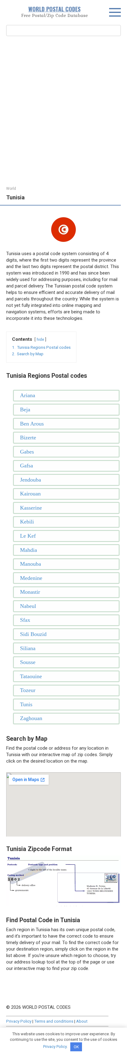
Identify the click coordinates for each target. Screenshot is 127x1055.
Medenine (31, 578)
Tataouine (31, 676)
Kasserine (31, 508)
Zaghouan (31, 718)
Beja (25, 409)
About (82, 1021)
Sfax (25, 620)
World (11, 188)
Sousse (27, 662)
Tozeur (27, 690)
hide (40, 339)
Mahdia (28, 550)
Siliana (27, 648)
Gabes (27, 452)
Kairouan (30, 494)
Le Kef (28, 536)
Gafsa (26, 465)
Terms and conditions (53, 1021)
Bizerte (28, 437)
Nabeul (28, 606)
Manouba (30, 564)
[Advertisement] (63, 110)
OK (76, 1047)
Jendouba (30, 480)
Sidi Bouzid (33, 634)
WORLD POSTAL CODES (54, 9)
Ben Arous (32, 424)
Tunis (26, 704)
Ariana (27, 395)
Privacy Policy (18, 1021)
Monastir (30, 592)
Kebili (27, 522)
